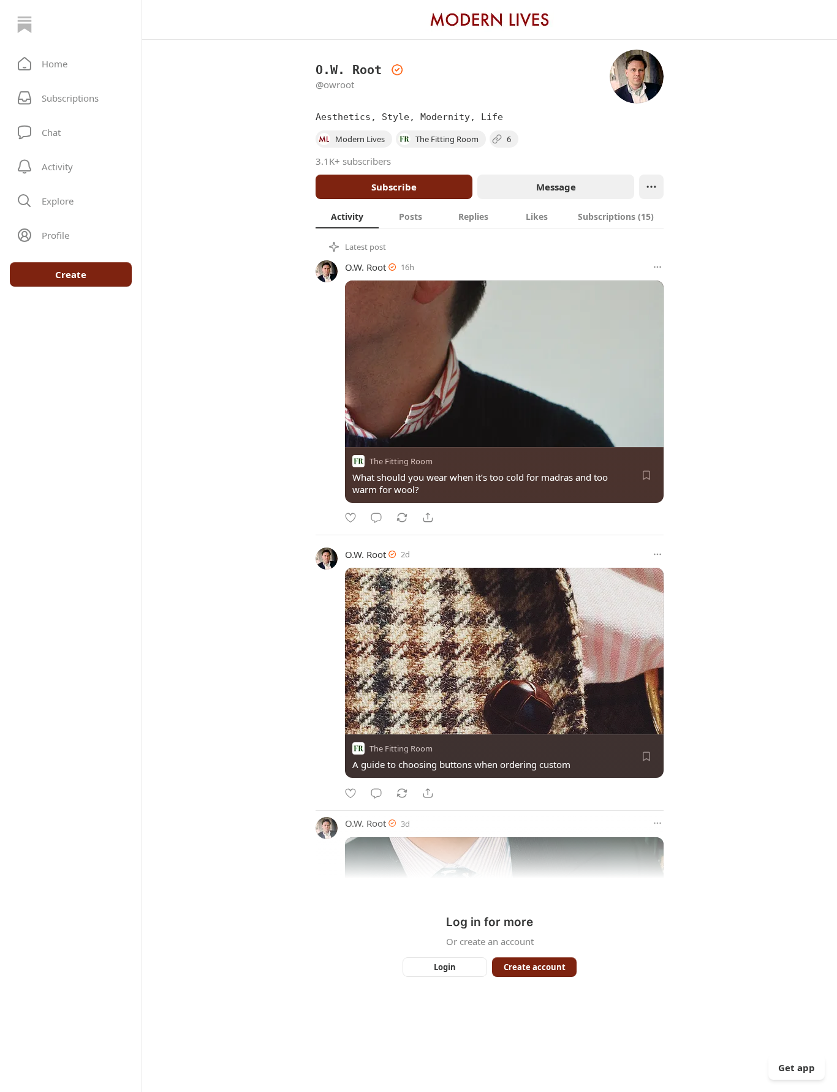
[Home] (24, 24)
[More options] (657, 267)
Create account (535, 967)
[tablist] (490, 216)
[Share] (427, 517)
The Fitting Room (401, 461)
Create (70, 274)
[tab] (347, 216)
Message (556, 187)
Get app (796, 1067)
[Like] (350, 517)
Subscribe (394, 187)
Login (445, 967)
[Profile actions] (651, 187)
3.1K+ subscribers (353, 161)
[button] (71, 63)
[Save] (646, 475)
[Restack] (402, 517)
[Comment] (376, 517)
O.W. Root (365, 267)
